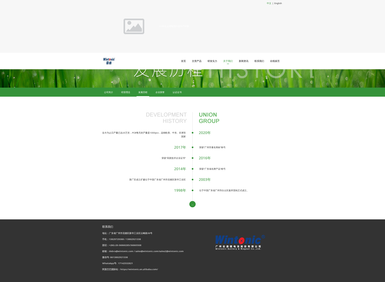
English (278, 3)
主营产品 (197, 61)
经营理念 (125, 92)
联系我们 (259, 61)
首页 (183, 61)
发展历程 (142, 92)
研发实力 (212, 61)
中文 (269, 3)
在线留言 (275, 61)
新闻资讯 (243, 61)
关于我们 (228, 61)
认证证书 (177, 92)
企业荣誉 (160, 92)
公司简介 (108, 92)
